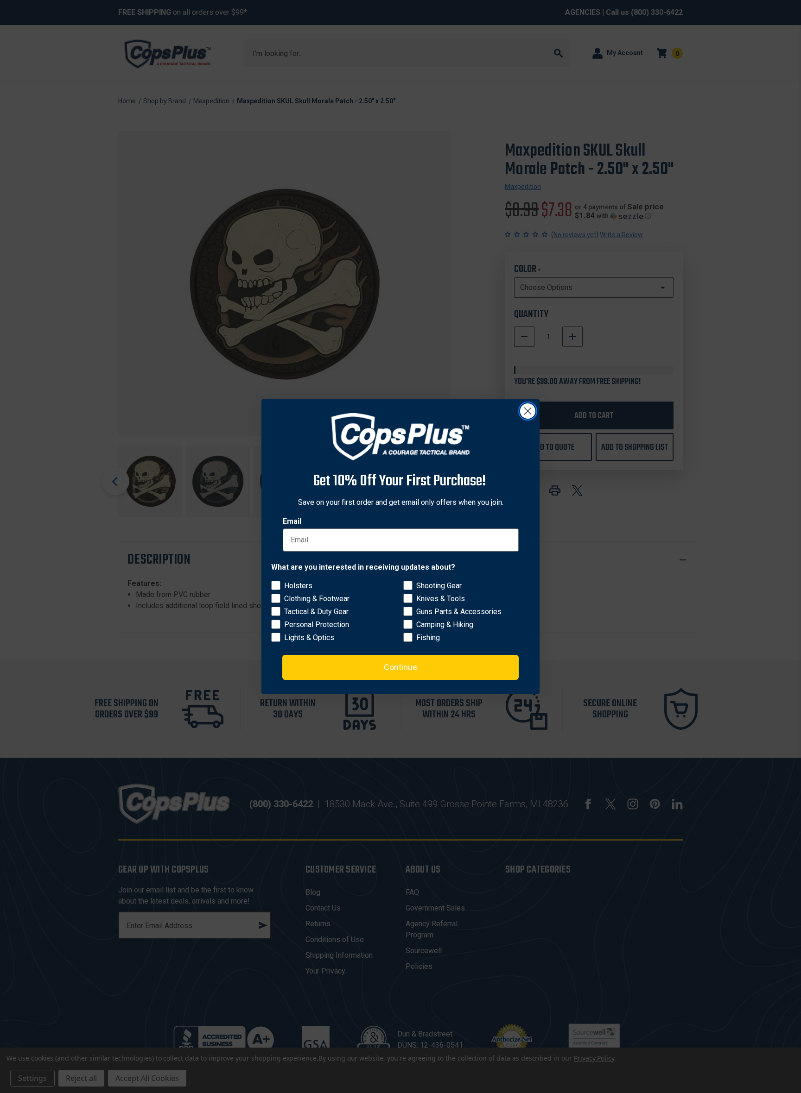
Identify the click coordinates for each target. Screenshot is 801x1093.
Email (292, 521)
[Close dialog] (528, 411)
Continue (400, 667)
